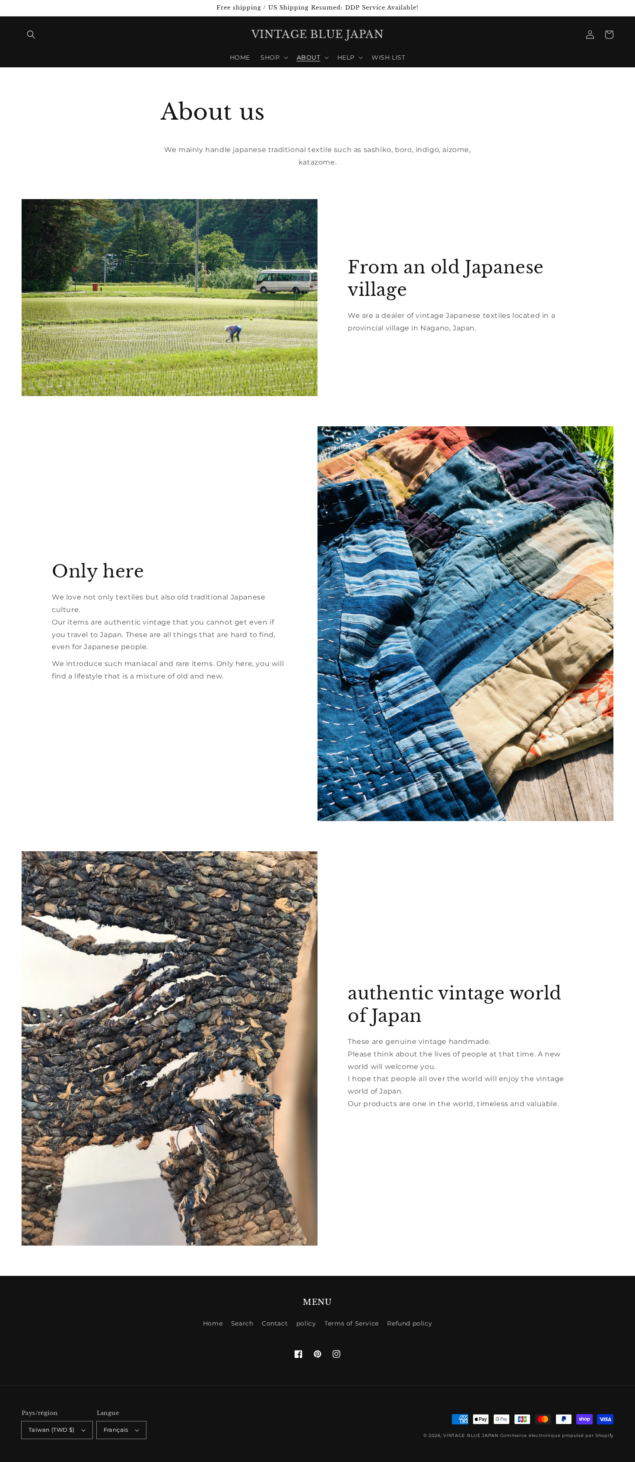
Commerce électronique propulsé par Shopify (556, 1435)
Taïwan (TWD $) (52, 1429)
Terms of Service (351, 1323)
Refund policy (409, 1323)
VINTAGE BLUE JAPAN (470, 1435)
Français (116, 1429)
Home (212, 1323)
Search (242, 1323)
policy (306, 1323)
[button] (31, 34)
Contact (275, 1323)
